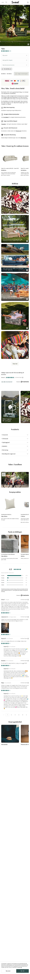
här (21, 967)
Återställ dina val (7, 69)
